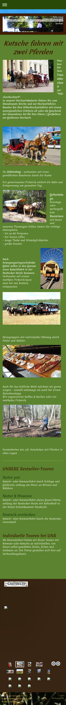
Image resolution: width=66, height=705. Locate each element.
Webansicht (58, 698)
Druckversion (12, 696)
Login (61, 695)
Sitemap (24, 696)
